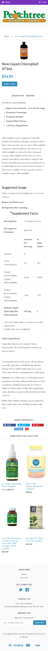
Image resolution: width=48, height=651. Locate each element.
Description (18, 96)
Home (6, 36)
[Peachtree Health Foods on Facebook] (27, 590)
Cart (44, 2)
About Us (24, 578)
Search (24, 574)
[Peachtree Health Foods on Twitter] (21, 590)
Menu (7, 2)
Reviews (30, 96)
